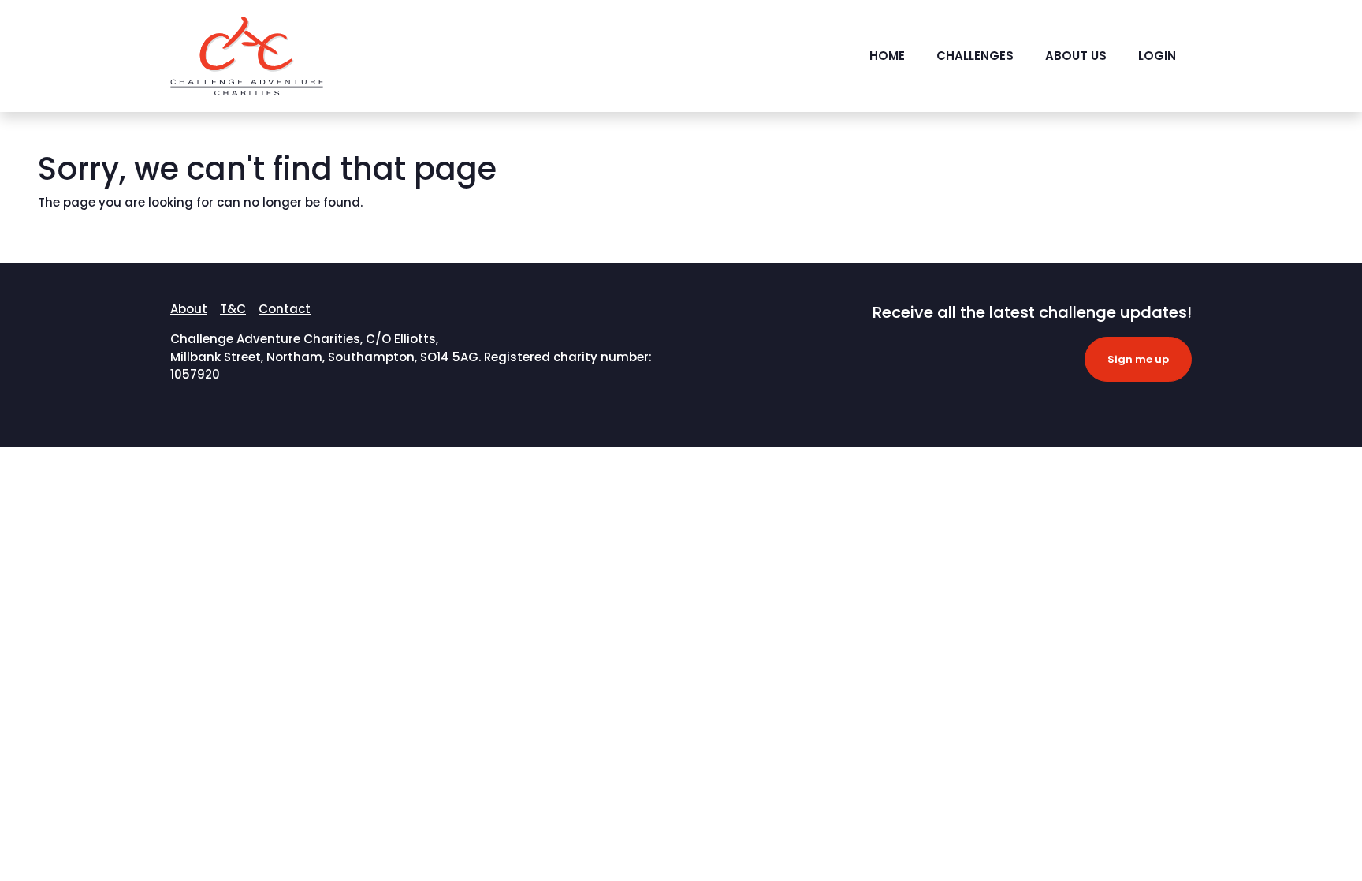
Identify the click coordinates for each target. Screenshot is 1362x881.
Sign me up (1138, 359)
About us (1076, 55)
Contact (285, 309)
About (188, 309)
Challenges (975, 55)
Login (1157, 55)
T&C (233, 309)
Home (887, 55)
